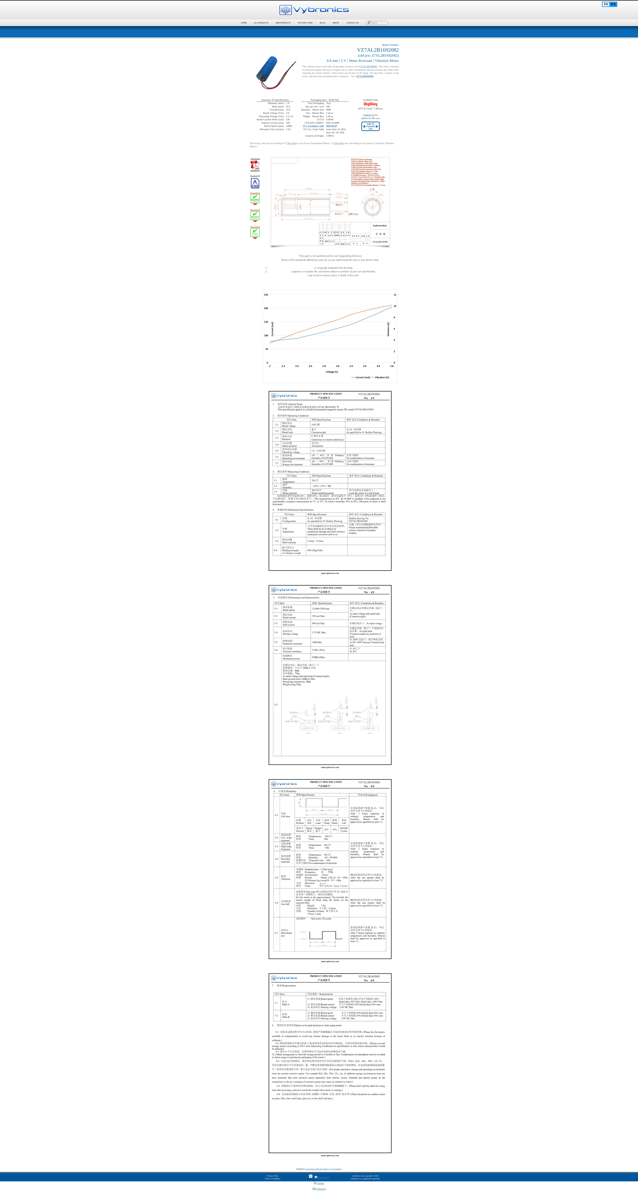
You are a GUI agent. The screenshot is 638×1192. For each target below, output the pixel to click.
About (336, 23)
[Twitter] (319, 1183)
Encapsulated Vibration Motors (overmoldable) (323, 1169)
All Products (261, 23)
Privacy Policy (272, 1176)
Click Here (292, 143)
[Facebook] (322, 1177)
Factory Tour (305, 23)
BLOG (322, 23)
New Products (283, 23)
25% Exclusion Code (313, 126)
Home (244, 23)
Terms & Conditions (272, 1179)
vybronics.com (358, 1176)
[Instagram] (310, 1177)
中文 (613, 4)
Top (630, 1179)
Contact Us (353, 23)
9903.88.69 (331, 126)
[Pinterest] (319, 1189)
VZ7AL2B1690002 (368, 66)
